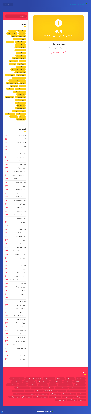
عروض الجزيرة (10, 41)
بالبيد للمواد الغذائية (21, 142)
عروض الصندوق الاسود (20, 236)
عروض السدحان (13, 61)
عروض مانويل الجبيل (20, 100)
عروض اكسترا (22, 33)
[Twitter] (8, 4)
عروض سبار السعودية (20, 89)
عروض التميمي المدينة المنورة (19, 175)
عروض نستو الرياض (21, 113)
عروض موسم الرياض (20, 108)
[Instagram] (5, 4)
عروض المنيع (23, 258)
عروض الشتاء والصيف (21, 233)
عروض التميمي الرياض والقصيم (18, 36)
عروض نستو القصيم (10, 113)
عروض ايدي (23, 265)
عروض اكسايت (12, 30)
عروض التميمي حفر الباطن (19, 39)
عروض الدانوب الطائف (20, 50)
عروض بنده (22, 83)
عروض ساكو (23, 301)
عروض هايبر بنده (13, 116)
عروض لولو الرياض (21, 94)
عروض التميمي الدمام (11, 33)
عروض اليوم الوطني (21, 75)
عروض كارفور (10, 89)
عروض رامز (22, 86)
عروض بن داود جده (10, 75)
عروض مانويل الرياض (20, 102)
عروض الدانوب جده (21, 53)
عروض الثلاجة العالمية (20, 41)
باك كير (24, 139)
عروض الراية (22, 61)
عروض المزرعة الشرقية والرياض (18, 69)
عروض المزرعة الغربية (20, 72)
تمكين (25, 150)
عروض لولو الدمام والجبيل (19, 91)
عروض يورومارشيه (21, 119)
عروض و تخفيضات (78, 4)
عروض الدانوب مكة (21, 218)
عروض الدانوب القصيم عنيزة (19, 200)
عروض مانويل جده (21, 105)
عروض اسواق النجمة (21, 157)
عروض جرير (23, 290)
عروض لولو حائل (9, 97)
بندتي (25, 146)
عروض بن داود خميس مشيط (19, 77)
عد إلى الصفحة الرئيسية (58, 52)
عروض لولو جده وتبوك (20, 97)
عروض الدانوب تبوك (21, 204)
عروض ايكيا (23, 269)
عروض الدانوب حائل (20, 55)
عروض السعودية (21, 64)
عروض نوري (22, 116)
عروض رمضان (14, 86)
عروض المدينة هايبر (21, 66)
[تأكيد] (6, 16)
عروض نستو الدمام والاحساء (19, 111)
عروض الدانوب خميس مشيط (19, 58)
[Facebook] (10, 4)
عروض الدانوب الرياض (20, 47)
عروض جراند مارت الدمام (12, 83)
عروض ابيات (23, 153)
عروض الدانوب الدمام (20, 44)
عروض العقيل (23, 243)
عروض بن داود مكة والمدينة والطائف (17, 80)
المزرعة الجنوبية (21, 30)
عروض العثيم (12, 64)
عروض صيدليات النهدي (20, 308)
